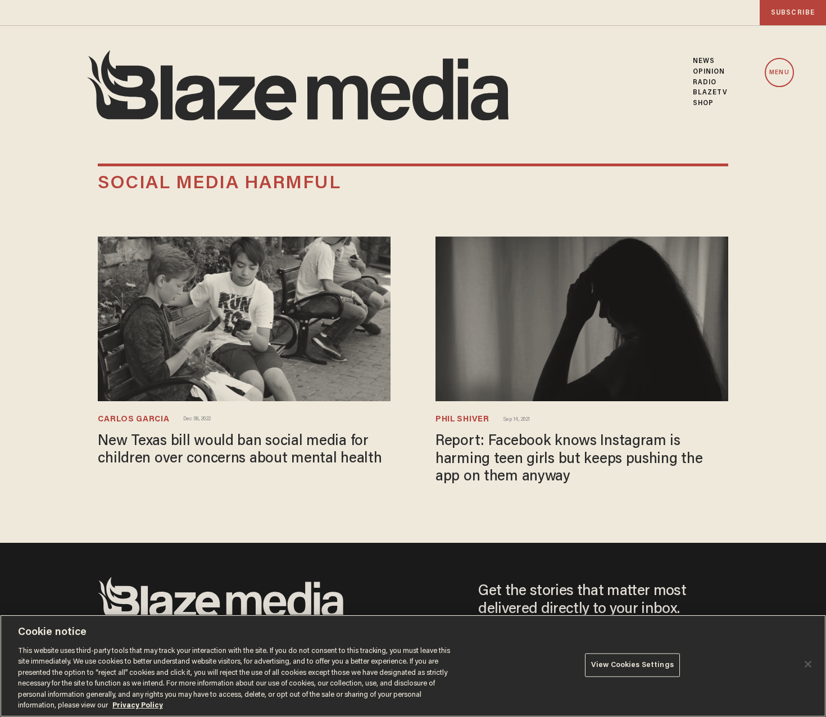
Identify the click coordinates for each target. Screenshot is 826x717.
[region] (413, 666)
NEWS (704, 61)
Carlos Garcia (133, 419)
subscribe (793, 12)
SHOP (703, 103)
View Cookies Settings (632, 665)
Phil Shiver (462, 419)
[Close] (808, 664)
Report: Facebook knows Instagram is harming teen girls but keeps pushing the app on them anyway (568, 459)
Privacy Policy (137, 705)
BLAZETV (710, 92)
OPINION (709, 72)
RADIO (705, 82)
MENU (779, 73)
